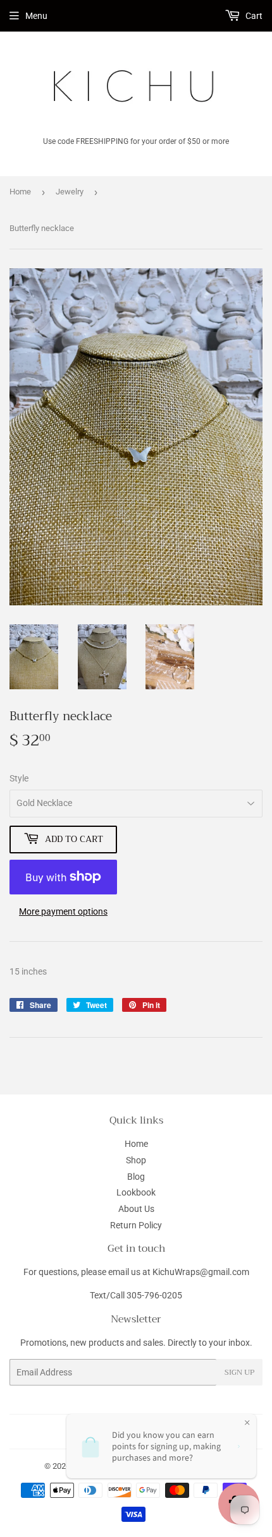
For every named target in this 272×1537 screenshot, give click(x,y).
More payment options (63, 911)
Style (18, 778)
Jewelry (69, 191)
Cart (253, 16)
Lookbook (136, 1192)
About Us (136, 1209)
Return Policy (136, 1225)
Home (20, 191)
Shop (136, 1160)
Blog (136, 1177)
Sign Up (239, 1372)
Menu (36, 16)
